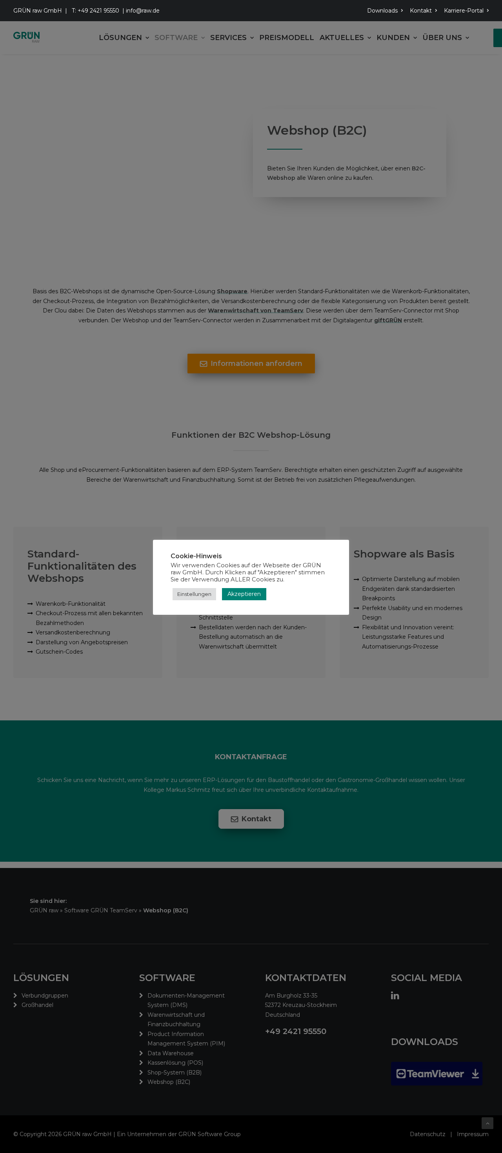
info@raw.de (143, 10)
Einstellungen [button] (194, 594)
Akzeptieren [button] (244, 594)
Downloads (382, 10)
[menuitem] (386, 10)
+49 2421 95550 (98, 10)
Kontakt (421, 10)
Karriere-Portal (464, 10)
